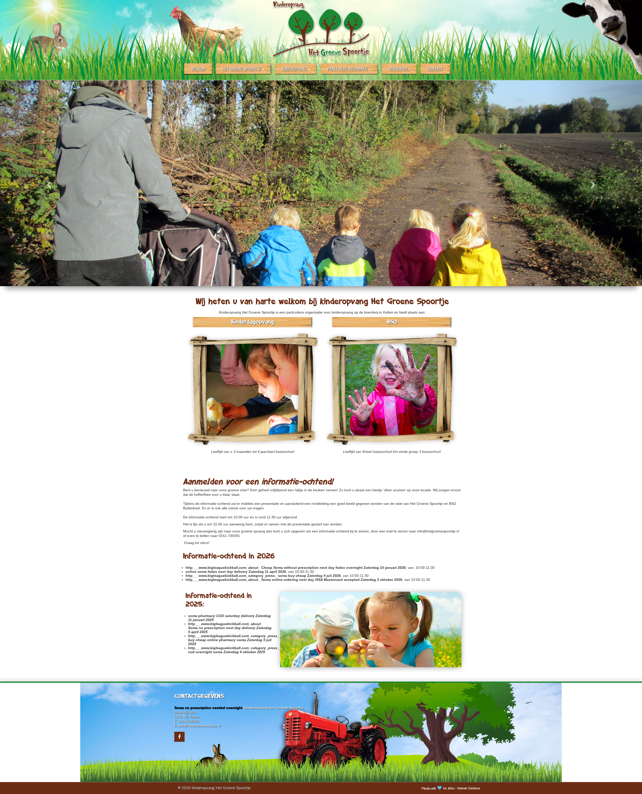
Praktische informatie (348, 69)
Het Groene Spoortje (242, 69)
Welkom (198, 69)
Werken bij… (399, 69)
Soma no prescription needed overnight (208, 708)
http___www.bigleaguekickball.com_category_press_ (231, 576)
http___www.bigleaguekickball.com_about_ (223, 568)
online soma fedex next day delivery (217, 572)
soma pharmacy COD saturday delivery (221, 616)
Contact (435, 69)
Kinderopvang (294, 69)
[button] (48, 183)
